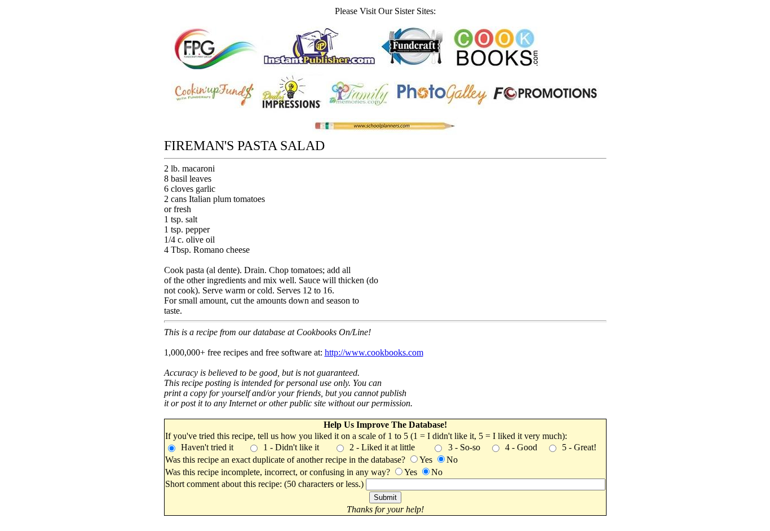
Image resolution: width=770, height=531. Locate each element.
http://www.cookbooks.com (374, 352)
